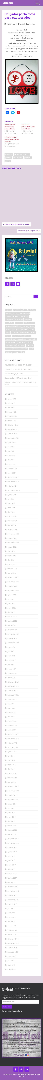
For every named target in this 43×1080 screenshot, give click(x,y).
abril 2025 (10, 460)
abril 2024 (10, 512)
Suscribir (7, 1007)
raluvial (22, 24)
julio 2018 (10, 808)
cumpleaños (10, 323)
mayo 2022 (11, 608)
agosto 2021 (12, 647)
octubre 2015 (12, 948)
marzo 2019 (11, 773)
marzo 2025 (11, 464)
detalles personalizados (22, 154)
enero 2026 (11, 421)
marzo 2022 (11, 617)
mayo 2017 (11, 865)
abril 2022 (10, 612)
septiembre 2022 (13, 590)
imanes (33, 333)
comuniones (19, 320)
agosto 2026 (12, 399)
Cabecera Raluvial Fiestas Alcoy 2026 (18, 378)
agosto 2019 (12, 752)
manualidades (17, 158)
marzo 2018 (11, 826)
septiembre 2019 (13, 747)
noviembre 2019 (13, 738)
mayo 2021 (11, 660)
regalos (7, 161)
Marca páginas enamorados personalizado (10, 126)
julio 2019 (10, 756)
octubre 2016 (12, 895)
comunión (28, 320)
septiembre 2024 (13, 490)
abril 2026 (10, 407)
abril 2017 (10, 869)
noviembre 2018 (13, 791)
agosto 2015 (12, 956)
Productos (31, 24)
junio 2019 (11, 760)
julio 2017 (10, 856)
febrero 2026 (12, 416)
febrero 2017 (12, 878)
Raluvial (8, 2)
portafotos (27, 158)
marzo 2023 (11, 564)
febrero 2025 (12, 468)
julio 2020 (10, 704)
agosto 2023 (12, 547)
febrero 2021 (12, 673)
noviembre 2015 (13, 943)
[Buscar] (36, 296)
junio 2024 (11, 503)
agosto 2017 (12, 852)
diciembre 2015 (12, 939)
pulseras (8, 349)
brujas (15, 313)
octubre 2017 (12, 847)
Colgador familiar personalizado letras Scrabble (12, 139)
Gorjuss (31, 329)
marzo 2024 (11, 516)
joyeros (8, 336)
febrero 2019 (12, 778)
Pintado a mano (11, 346)
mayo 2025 (11, 455)
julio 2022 (10, 599)
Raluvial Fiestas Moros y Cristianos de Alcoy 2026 (20, 383)
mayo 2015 (11, 969)
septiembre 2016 (13, 900)
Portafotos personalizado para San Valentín (28, 126)
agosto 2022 (12, 595)
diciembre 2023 (12, 529)
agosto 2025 (12, 442)
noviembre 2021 (13, 634)
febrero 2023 (12, 569)
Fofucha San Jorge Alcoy (13, 374)
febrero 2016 (12, 930)
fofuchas (8, 329)
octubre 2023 (12, 538)
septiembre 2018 (13, 799)
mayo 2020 (11, 712)
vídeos (22, 352)
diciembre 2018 (12, 786)
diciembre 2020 (12, 682)
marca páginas (21, 339)
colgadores (8, 154)
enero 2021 (11, 678)
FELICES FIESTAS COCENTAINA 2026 (18, 365)
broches (8, 313)
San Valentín (23, 349)
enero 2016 (11, 934)
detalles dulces (29, 323)
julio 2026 (10, 403)
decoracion (19, 323)
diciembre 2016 (12, 887)
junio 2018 (11, 813)
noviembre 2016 (13, 891)
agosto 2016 (12, 904)
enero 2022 (11, 625)
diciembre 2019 (12, 734)
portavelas (30, 346)
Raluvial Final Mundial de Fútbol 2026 (18, 369)
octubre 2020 (12, 691)
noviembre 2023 (13, 534)
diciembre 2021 (12, 630)
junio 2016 (11, 913)
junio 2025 (11, 451)
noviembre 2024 (13, 482)
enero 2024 (11, 525)
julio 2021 (10, 651)
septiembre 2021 (13, 643)
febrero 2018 (12, 830)
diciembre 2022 (12, 577)
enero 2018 (11, 834)
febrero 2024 (12, 521)
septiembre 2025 (13, 438)
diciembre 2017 (12, 839)
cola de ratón (24, 316)
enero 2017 (11, 882)
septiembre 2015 (13, 952)
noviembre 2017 (13, 843)
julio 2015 (10, 961)
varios (16, 352)
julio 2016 (10, 908)
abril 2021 (10, 664)
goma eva (8, 158)
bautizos (16, 310)
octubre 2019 (12, 743)
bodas (23, 310)
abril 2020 (10, 717)
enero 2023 (11, 573)
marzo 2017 (11, 874)
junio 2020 (11, 708)
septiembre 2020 (13, 695)
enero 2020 (11, 730)
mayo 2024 (11, 508)
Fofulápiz (16, 329)
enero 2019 (11, 782)
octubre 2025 (12, 434)
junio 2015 (11, 965)
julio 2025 (10, 447)
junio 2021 (11, 656)
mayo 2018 (11, 817)
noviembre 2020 (13, 686)
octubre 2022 (12, 586)
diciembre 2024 (12, 477)
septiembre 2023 (13, 543)
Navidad (29, 342)
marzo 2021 (11, 669)
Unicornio (9, 352)
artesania (9, 310)
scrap (31, 349)
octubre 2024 (12, 486)
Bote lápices (31, 310)
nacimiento (21, 342)
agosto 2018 (12, 804)
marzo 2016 (11, 926)
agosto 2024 (12, 495)
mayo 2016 (11, 917)
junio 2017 (11, 860)
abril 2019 (10, 769)
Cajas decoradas (24, 313)
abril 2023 (10, 560)
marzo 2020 (11, 721)
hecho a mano (24, 333)
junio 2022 (11, 603)
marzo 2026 (11, 412)
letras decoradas (18, 336)
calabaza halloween (12, 316)
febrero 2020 (12, 725)
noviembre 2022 (13, 582)
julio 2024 (10, 499)
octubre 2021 (12, 638)
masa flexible (32, 339)
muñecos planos (11, 342)
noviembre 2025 (13, 429)
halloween (15, 333)
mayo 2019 (11, 765)
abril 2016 (10, 921)
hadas (8, 333)
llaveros (27, 336)
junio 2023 (11, 551)
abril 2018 (10, 821)
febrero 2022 (12, 621)
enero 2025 (11, 473)
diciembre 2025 (12, 425)
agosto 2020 (12, 699)
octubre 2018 (12, 795)
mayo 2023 (11, 556)
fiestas (32, 326)
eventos (25, 326)
